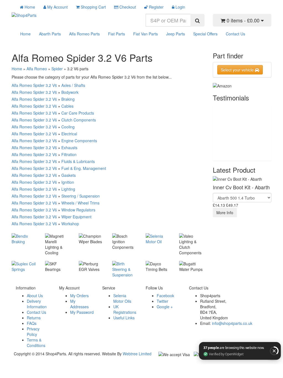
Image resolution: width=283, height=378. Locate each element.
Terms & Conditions (36, 342)
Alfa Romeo (37, 68)
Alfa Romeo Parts (84, 34)
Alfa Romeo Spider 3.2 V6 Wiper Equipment (51, 216)
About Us (35, 295)
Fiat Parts (116, 34)
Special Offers (205, 34)
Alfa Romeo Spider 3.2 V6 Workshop (45, 223)
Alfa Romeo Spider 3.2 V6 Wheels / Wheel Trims (55, 203)
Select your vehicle (238, 70)
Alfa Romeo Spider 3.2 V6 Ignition (43, 182)
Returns (34, 317)
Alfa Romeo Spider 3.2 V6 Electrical (44, 133)
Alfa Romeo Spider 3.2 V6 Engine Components (54, 140)
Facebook (165, 295)
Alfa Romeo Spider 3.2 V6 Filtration (44, 154)
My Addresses (79, 303)
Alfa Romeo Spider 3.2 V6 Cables (43, 106)
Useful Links (124, 317)
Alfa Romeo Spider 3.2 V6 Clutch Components (54, 120)
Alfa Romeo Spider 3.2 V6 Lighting (43, 189)
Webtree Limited (137, 353)
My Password (82, 312)
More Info (224, 212)
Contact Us (235, 34)
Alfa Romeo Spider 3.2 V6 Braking (43, 99)
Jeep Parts (175, 34)
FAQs (31, 323)
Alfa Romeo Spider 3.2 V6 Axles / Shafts (48, 85)
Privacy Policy (33, 331)
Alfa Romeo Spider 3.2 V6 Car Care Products (53, 113)
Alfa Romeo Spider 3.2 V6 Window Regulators (53, 210)
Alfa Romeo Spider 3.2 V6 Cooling (43, 127)
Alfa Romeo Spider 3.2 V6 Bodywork (45, 92)
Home (25, 34)
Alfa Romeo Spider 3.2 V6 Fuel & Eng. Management (59, 168)
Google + (165, 306)
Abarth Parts (50, 34)
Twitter (162, 301)
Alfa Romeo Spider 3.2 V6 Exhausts (44, 147)
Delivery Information (37, 303)
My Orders (79, 295)
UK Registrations (124, 309)
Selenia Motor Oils (122, 298)
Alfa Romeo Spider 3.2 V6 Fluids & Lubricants (53, 161)
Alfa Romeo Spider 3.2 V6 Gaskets (44, 175)
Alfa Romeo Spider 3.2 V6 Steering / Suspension (56, 196)
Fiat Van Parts (145, 34)
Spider (57, 68)
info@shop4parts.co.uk (232, 323)
